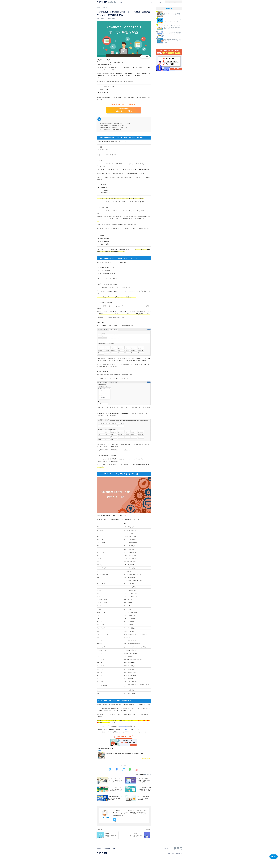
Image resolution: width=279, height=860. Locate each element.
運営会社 (99, 848)
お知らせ (161, 2)
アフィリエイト (123, 2)
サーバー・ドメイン (148, 2)
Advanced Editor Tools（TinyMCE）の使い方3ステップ (112, 125)
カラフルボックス (123, 726)
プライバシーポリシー (109, 848)
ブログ (140, 2)
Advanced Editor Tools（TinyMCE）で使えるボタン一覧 (113, 127)
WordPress (131, 2)
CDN (156, 2)
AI (136, 2)
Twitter (114, 821)
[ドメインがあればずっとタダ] (123, 742)
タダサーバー (127, 729)
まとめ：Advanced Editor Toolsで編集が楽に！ (110, 129)
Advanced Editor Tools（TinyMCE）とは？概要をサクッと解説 (114, 123)
